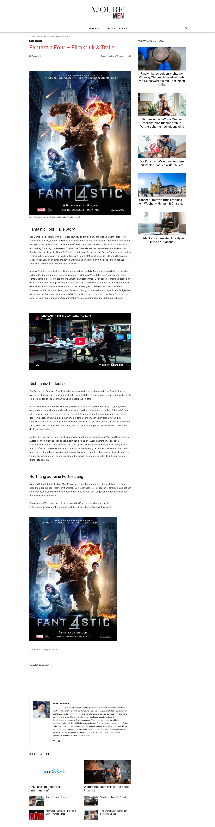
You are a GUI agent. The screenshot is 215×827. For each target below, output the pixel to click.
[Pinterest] (128, 63)
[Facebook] (115, 63)
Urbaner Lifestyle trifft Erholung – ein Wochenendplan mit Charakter (162, 201)
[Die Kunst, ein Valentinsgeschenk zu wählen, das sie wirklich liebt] (162, 146)
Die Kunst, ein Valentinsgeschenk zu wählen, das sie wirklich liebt (162, 163)
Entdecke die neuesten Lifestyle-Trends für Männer (162, 240)
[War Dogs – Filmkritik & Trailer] (91, 801)
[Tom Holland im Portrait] (36, 801)
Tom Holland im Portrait (57, 797)
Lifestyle (38, 41)
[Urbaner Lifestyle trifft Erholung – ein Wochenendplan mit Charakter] (162, 185)
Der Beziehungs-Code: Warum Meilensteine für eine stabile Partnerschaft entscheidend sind (162, 123)
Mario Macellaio (61, 703)
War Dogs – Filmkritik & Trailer (114, 797)
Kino (39, 36)
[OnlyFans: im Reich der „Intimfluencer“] (53, 772)
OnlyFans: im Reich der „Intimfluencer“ (44, 788)
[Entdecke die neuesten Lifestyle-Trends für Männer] (162, 223)
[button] (185, 28)
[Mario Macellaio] (41, 722)
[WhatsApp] (108, 63)
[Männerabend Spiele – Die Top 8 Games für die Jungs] (36, 815)
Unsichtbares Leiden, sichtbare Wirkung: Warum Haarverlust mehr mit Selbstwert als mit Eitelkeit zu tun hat (162, 79)
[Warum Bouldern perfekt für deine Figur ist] (107, 772)
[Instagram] (59, 740)
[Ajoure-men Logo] (107, 12)
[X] (121, 63)
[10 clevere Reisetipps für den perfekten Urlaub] (91, 815)
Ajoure (32, 36)
